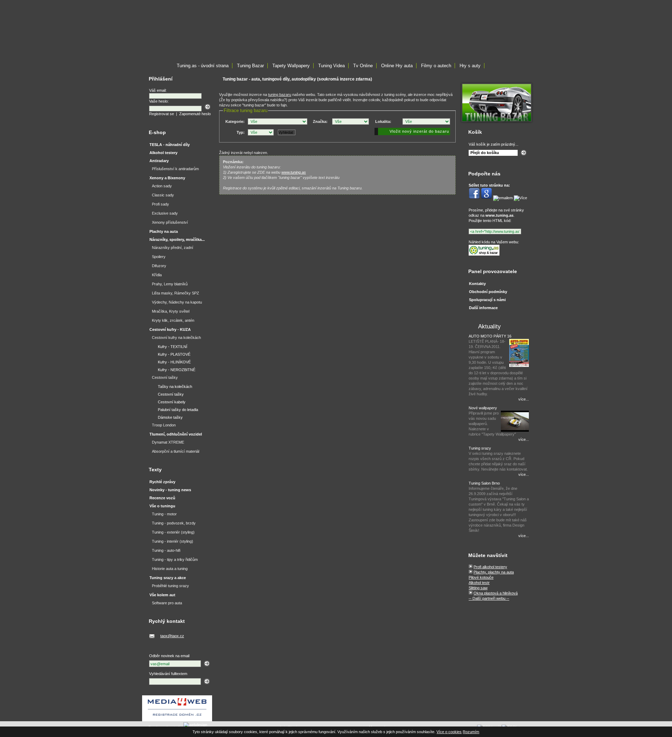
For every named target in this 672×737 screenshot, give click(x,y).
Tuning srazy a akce (167, 578)
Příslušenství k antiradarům (175, 169)
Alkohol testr (479, 582)
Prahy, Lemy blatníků (170, 284)
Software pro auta (167, 603)
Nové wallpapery (483, 408)
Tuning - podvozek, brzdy (174, 523)
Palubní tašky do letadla (178, 410)
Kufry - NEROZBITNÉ (176, 370)
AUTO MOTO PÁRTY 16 (490, 336)
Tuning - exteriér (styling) (173, 532)
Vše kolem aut (162, 595)
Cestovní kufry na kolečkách (176, 337)
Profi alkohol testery (490, 567)
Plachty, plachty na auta (494, 572)
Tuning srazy (480, 448)
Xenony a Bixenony (167, 178)
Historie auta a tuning (170, 568)
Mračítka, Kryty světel (170, 311)
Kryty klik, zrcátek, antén (173, 320)
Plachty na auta (163, 231)
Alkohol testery (163, 153)
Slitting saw (478, 588)
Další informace (483, 308)
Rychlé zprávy (162, 482)
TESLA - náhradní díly (169, 144)
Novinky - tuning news (170, 490)
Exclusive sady (165, 213)
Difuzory (159, 266)
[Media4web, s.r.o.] (177, 708)
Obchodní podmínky (488, 292)
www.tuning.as (293, 172)
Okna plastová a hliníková (496, 593)
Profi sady (160, 204)
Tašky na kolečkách (175, 386)
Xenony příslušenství (170, 222)
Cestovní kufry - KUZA (170, 329)
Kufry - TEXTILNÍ (172, 347)
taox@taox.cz (172, 636)
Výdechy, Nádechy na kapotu (177, 302)
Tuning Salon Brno (484, 483)
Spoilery (159, 257)
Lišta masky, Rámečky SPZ (175, 293)
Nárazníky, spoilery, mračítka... (177, 239)
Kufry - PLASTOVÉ (174, 354)
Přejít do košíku (484, 153)
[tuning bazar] (496, 122)
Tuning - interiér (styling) (172, 541)
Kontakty (477, 283)
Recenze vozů (162, 498)
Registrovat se (161, 114)
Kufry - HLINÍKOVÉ (174, 362)
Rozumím (471, 732)
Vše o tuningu (162, 506)
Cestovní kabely (172, 402)
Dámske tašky (170, 417)
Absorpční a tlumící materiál (175, 451)
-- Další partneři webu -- (489, 598)
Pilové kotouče (481, 577)
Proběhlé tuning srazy (170, 586)
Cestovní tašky (165, 377)
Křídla (157, 275)
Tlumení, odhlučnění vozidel (175, 434)
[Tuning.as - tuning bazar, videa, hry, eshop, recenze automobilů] (484, 254)
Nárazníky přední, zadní (172, 247)
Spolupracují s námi (487, 300)
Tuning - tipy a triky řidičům (175, 559)
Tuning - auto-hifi (166, 550)
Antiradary (159, 161)
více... (523, 399)
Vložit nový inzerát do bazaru (419, 131)
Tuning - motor (164, 514)
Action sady (162, 186)
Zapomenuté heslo (195, 114)
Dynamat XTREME (168, 442)
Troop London (164, 425)
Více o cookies (449, 732)
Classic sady (163, 195)
